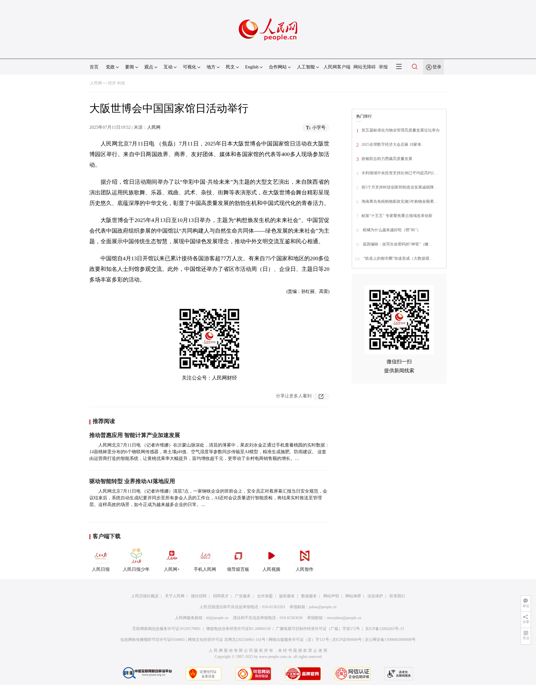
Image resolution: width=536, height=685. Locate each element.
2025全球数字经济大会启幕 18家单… (393, 144)
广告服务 (243, 596)
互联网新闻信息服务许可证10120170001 (166, 629)
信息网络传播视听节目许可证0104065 (152, 640)
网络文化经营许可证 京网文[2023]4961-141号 (226, 640)
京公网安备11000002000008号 (390, 640)
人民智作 (305, 569)
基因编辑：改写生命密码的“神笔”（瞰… (397, 244)
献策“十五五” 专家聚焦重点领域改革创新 (397, 216)
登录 (436, 67)
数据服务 (309, 596)
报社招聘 (199, 596)
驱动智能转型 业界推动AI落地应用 (132, 481)
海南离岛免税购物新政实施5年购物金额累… (400, 201)
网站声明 (331, 596)
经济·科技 (116, 83)
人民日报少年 (136, 569)
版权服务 (287, 596)
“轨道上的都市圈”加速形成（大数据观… (397, 258)
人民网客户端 (337, 67)
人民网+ (172, 569)
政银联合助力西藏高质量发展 (387, 159)
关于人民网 (175, 596)
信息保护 (375, 596)
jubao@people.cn (322, 607)
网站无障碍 (364, 67)
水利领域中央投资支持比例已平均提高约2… (400, 173)
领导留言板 (238, 569)
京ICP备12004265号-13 (384, 629)
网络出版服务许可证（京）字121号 (299, 640)
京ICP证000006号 (347, 640)
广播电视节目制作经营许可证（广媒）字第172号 (318, 629)
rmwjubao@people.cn (344, 618)
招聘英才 (221, 596)
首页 (94, 67)
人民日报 (101, 569)
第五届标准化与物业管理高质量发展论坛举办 (401, 130)
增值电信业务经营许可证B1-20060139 (238, 629)
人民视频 (271, 569)
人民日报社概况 (145, 596)
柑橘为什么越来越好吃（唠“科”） (391, 230)
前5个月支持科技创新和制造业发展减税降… (400, 187)
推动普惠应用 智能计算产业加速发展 (134, 435)
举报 (383, 67)
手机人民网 (205, 569)
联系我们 (397, 596)
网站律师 (353, 596)
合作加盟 (265, 596)
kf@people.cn (217, 618)
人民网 (96, 83)
